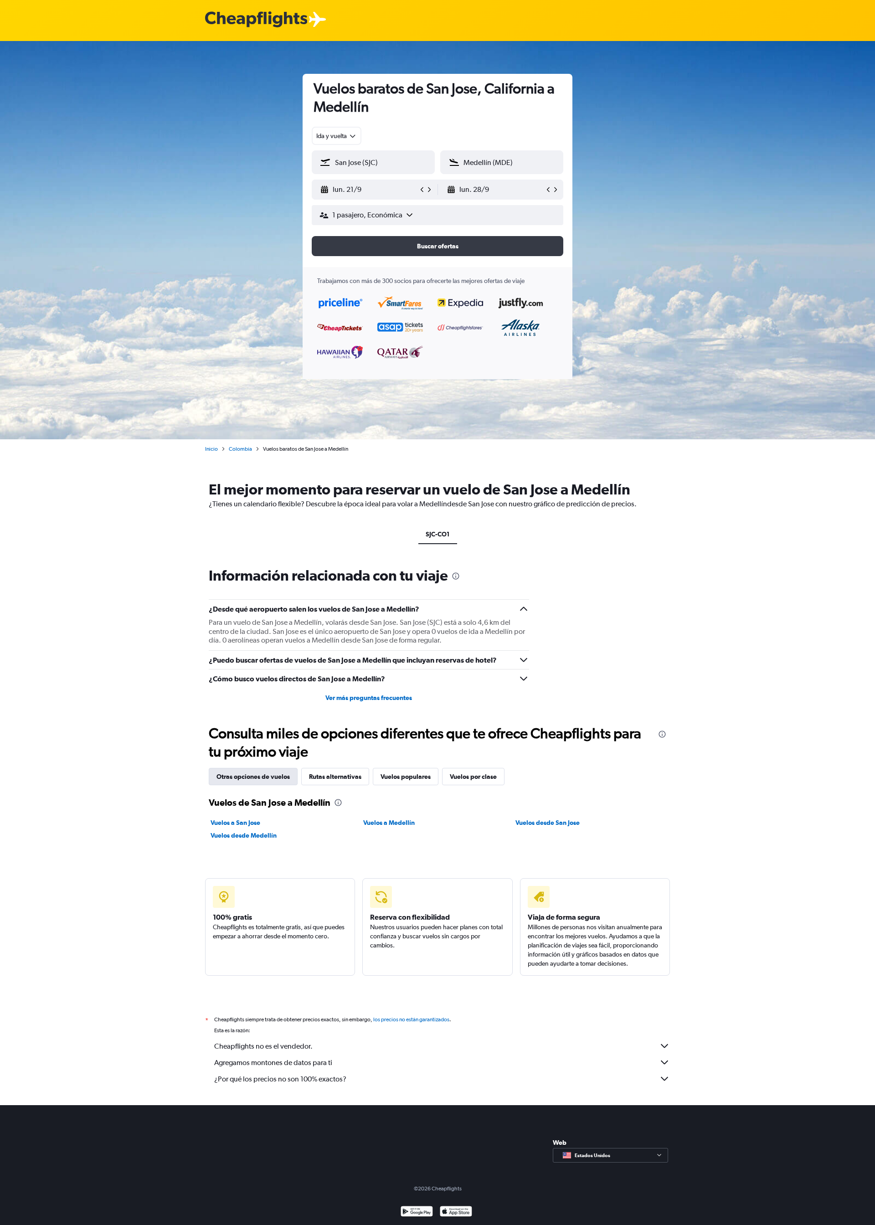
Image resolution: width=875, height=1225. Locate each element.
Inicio (211, 449)
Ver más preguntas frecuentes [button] (368, 697)
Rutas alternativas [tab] (335, 776)
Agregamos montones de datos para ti (273, 1062)
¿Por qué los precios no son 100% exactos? (280, 1079)
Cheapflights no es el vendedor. (263, 1046)
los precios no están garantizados (411, 1019)
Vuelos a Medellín (389, 822)
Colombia (240, 449)
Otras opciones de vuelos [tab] (253, 776)
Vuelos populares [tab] (406, 776)
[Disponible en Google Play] (416, 1212)
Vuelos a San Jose (235, 822)
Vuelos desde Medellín (244, 835)
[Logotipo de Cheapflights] (256, 19)
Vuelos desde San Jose (547, 822)
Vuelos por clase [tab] (473, 776)
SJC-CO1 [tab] (438, 534)
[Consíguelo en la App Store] (456, 1212)
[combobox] (336, 136)
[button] (369, 189)
